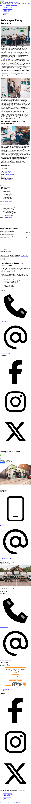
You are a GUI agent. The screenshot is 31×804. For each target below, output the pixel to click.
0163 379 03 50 (4, 525)
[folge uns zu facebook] (15, 386)
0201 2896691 (8, 179)
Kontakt (5, 14)
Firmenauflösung (7, 11)
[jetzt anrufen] (3, 177)
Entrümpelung (6, 10)
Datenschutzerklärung (22, 256)
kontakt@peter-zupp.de (11, 5)
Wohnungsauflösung (8, 9)
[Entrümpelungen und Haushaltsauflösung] (9, 2)
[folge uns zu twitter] (15, 446)
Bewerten (2, 462)
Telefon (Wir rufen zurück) (6, 236)
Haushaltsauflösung (7, 7)
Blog (4, 690)
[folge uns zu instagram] (15, 416)
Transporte (5, 13)
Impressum (5, 687)
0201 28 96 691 (9, 171)
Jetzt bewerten (15, 680)
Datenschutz (6, 689)
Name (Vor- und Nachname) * (7, 231)
